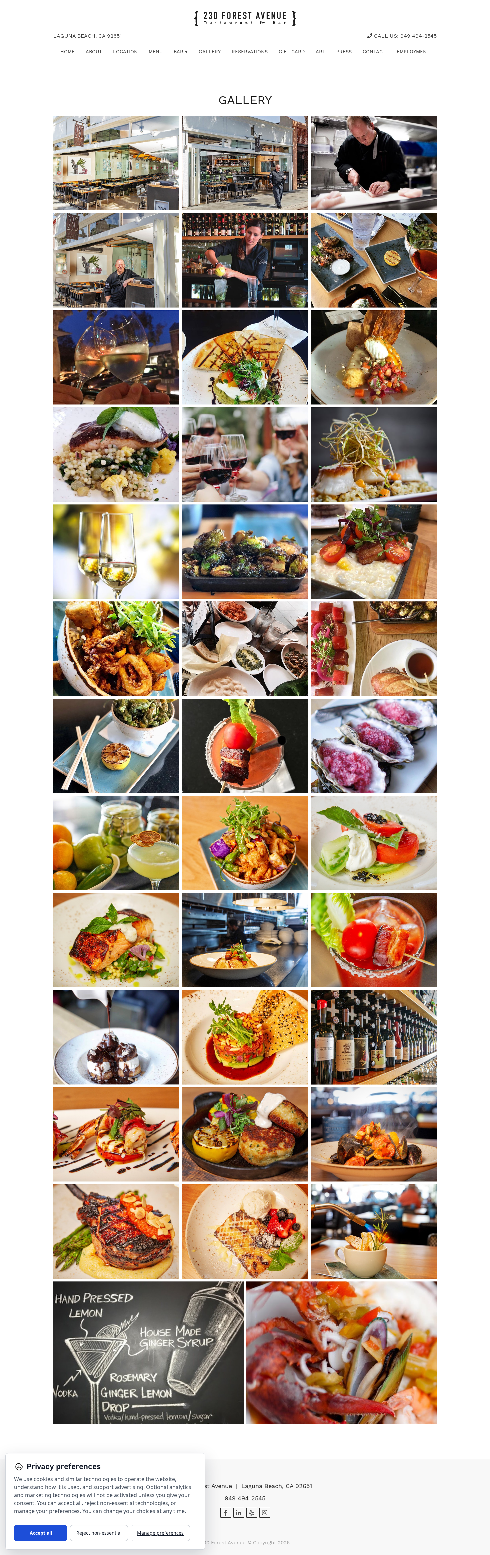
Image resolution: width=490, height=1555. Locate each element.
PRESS (344, 52)
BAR (181, 52)
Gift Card (292, 52)
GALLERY (210, 52)
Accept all (41, 1533)
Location (125, 52)
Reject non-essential (99, 1533)
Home (67, 52)
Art (320, 52)
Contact (374, 52)
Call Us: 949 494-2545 (404, 36)
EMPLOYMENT (413, 52)
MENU (156, 52)
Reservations (250, 52)
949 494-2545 (245, 1498)
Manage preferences (160, 1533)
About (94, 52)
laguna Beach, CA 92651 (87, 36)
